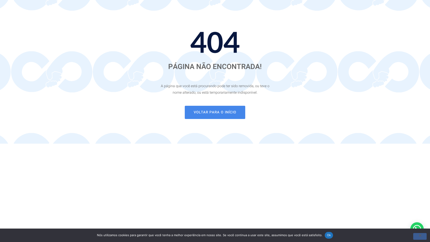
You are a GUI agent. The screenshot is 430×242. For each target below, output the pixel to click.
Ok (329, 235)
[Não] (420, 236)
